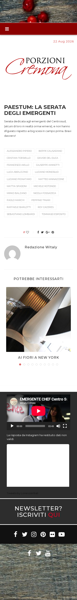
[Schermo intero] (65, 426)
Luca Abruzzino (17, 171)
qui (54, 514)
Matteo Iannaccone (51, 179)
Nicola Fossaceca (44, 193)
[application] (38, 412)
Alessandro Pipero (19, 150)
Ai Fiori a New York (38, 358)
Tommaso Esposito (54, 214)
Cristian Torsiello (18, 157)
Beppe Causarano (50, 150)
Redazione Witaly (41, 247)
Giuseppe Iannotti (48, 164)
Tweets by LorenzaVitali (22, 493)
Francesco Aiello (18, 164)
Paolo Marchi (15, 200)
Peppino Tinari (40, 200)
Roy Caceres (46, 207)
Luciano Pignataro (19, 179)
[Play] (12, 426)
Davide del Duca (47, 157)
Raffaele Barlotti (19, 207)
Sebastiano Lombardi (21, 214)
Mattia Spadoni (17, 186)
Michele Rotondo (45, 186)
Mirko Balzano (16, 193)
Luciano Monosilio (47, 171)
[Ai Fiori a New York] (38, 319)
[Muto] (58, 426)
